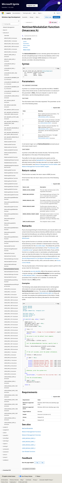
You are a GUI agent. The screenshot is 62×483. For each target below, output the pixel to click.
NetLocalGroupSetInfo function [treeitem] (9, 233)
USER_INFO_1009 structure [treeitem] (11, 311)
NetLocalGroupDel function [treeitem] (11, 206)
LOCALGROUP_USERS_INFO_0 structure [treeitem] (11, 96)
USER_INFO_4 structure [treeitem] (10, 374)
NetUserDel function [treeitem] (9, 253)
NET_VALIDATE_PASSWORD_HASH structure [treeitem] (11, 129)
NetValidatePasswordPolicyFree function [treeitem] (11, 285)
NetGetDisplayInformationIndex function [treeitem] (11, 166)
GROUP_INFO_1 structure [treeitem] (10, 41)
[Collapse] (18, 21)
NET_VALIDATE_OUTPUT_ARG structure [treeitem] (11, 118)
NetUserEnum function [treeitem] (10, 256)
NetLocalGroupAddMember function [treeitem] (11, 198)
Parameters (26, 43)
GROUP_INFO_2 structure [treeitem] (10, 49)
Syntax (25, 41)
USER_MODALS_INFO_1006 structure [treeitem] (11, 409)
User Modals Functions (28, 451)
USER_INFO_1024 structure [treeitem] (11, 338)
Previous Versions (14, 480)
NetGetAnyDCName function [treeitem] (11, 160)
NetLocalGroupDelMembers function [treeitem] (11, 215)
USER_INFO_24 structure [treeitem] (10, 368)
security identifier (36, 271)
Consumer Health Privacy (45, 480)
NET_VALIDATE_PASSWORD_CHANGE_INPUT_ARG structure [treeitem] (11, 123)
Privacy (35, 480)
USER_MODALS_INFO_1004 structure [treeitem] (11, 400)
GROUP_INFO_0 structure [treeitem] (10, 38)
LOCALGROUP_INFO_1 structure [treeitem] (9, 69)
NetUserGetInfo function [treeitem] (10, 261)
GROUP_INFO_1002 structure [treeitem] (11, 43)
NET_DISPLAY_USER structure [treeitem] (11, 109)
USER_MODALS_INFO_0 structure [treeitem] (10, 377)
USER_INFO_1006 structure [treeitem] (11, 302)
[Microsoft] (3, 13)
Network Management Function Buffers (46, 164)
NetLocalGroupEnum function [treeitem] (9, 219)
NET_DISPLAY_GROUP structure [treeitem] (9, 101)
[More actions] (59, 22)
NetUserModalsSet (27, 428)
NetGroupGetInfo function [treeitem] (11, 183)
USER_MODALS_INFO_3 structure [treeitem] (10, 423)
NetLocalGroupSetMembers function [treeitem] (11, 237)
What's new (48, 17)
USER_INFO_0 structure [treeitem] (10, 289)
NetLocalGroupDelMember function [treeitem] (11, 210)
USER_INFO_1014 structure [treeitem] (11, 324)
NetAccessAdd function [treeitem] (10, 141)
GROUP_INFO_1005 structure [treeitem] (11, 46)
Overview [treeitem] (6, 35)
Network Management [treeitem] (8, 27)
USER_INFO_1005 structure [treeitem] (11, 300)
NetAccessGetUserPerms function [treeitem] (10, 153)
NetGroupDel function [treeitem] (9, 175)
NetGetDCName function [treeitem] (10, 162)
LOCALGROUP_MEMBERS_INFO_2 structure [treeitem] (11, 87)
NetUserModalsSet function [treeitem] (11, 271)
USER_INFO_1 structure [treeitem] (10, 291)
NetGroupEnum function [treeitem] (10, 181)
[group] (41, 347)
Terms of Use (4, 482)
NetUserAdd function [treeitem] (9, 246)
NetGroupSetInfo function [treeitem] (10, 189)
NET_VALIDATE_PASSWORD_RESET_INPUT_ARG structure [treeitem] (11, 133)
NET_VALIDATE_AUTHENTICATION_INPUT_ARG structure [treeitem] (11, 113)
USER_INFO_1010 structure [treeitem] (11, 313)
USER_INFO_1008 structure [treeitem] (11, 308)
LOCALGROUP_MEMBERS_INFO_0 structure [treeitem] (11, 78)
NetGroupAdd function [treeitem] (10, 170)
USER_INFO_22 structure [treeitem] (10, 363)
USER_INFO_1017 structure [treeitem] (11, 327)
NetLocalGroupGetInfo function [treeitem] (10, 224)
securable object (40, 246)
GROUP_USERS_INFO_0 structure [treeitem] (10, 55)
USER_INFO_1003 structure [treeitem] (11, 297)
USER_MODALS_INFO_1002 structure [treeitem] (11, 391)
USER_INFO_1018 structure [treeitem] (11, 330)
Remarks (25, 47)
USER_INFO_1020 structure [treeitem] (11, 333)
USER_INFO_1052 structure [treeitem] (11, 346)
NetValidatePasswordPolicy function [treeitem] (11, 280)
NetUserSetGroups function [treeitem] (11, 274)
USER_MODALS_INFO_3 (44, 138)
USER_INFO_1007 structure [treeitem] (11, 305)
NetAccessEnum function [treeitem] (10, 147)
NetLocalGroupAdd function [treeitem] (11, 194)
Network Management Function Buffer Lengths (35, 166)
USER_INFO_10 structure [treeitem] (10, 294)
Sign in (58, 13)
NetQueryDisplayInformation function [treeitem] (11, 242)
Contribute (28, 480)
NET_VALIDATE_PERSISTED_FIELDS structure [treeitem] (11, 138)
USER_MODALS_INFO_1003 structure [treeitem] (11, 396)
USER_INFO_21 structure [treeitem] (10, 360)
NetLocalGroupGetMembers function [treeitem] (11, 228)
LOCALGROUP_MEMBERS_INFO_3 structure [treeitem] (11, 92)
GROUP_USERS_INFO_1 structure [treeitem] (10, 60)
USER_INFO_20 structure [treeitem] (10, 357)
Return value (26, 45)
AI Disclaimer (4, 480)
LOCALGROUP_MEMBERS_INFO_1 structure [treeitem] (11, 83)
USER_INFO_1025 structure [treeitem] (11, 341)
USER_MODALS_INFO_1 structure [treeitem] (10, 382)
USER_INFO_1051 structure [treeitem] (11, 344)
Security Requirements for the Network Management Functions (40, 258)
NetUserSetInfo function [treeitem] (10, 277)
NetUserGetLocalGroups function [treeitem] (10, 265)
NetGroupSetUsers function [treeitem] (11, 192)
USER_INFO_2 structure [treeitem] (10, 355)
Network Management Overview (31, 435)
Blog (21, 480)
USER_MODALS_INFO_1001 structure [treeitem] (11, 387)
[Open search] (54, 13)
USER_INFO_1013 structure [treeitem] (11, 322)
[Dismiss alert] (59, 3)
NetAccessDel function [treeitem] (10, 144)
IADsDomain (25, 238)
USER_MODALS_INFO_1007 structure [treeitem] (11, 414)
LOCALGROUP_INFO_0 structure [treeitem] (9, 64)
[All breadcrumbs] (23, 22)
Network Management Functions (31, 432)
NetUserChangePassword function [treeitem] (10, 249)
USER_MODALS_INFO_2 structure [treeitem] (10, 419)
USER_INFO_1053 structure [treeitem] (11, 349)
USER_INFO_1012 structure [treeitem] (11, 319)
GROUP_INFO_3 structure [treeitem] (10, 52)
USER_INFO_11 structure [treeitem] (10, 352)
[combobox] (10, 24)
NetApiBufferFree (41, 160)
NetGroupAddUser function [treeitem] (11, 172)
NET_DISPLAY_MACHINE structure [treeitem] (10, 106)
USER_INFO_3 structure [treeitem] (10, 371)
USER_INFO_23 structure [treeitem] (10, 366)
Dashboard (56, 17)
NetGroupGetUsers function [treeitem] (11, 186)
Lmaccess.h (29, 22)
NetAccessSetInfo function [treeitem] (11, 157)
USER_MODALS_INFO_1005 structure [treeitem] (11, 405)
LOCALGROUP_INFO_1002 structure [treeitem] (10, 74)
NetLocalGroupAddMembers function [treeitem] (11, 203)
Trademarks (13, 482)
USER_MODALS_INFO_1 (46, 123)
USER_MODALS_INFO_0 (44, 117)
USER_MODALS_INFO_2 (44, 129)
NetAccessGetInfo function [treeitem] (11, 150)
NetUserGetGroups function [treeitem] (11, 259)
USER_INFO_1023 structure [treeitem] (11, 335)
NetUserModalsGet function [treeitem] (11, 269)
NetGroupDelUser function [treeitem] (11, 178)
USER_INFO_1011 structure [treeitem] (11, 316)
